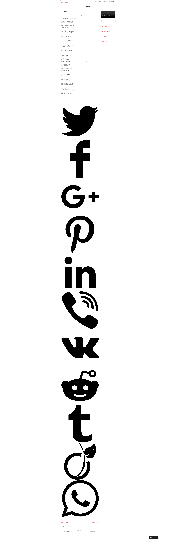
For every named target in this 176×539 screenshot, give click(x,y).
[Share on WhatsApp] (80, 517)
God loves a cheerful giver (92, 529)
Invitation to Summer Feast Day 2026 (106, 29)
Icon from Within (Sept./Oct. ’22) (80, 15)
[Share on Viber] (80, 328)
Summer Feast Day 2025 (104, 39)
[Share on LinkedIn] (80, 290)
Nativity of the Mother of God (66, 529)
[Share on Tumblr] (80, 441)
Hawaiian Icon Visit (104, 41)
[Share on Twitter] (80, 139)
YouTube (92, 536)
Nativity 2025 (103, 34)
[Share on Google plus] (80, 215)
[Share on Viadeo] (80, 479)
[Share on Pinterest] (80, 252)
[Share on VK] (80, 366)
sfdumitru (63, 15)
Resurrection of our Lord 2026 (105, 31)
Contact (83, 536)
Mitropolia (88, 536)
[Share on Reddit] (80, 403)
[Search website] (115, 1)
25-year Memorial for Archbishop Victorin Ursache (108, 26)
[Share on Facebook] (80, 177)
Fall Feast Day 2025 (104, 36)
